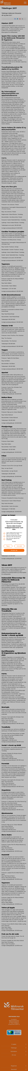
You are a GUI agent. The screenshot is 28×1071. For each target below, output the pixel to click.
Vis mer (14, 541)
